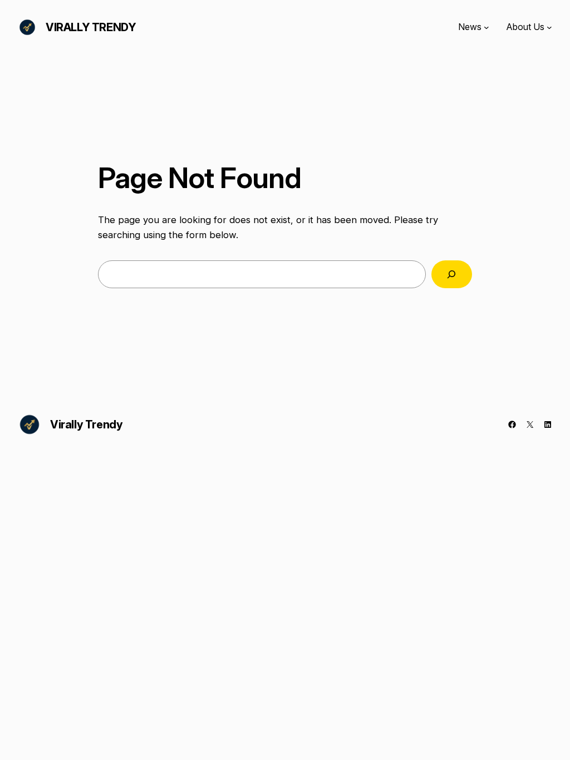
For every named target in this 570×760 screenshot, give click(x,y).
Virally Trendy (91, 27)
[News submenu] (486, 27)
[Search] (451, 274)
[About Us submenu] (549, 27)
